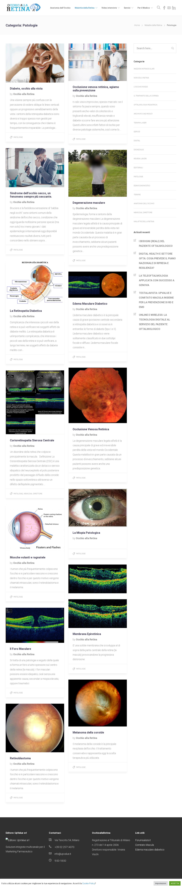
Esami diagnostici (142, 185)
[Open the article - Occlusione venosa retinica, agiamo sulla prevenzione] (83, 62)
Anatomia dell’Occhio (60, 8)
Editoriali (138, 168)
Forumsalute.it (143, 840)
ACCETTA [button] (175, 883)
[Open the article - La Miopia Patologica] (83, 508)
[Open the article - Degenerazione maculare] (83, 173)
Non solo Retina (141, 78)
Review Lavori (140, 159)
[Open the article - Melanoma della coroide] (83, 703)
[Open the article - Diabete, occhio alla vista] (20, 63)
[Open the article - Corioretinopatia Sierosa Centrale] (20, 402)
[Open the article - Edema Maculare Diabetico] (83, 285)
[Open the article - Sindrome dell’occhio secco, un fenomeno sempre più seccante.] (20, 167)
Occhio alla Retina (23, 94)
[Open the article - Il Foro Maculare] (20, 625)
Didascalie (139, 150)
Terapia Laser (140, 123)
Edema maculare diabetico (149, 849)
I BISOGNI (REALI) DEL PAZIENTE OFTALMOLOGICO (156, 243)
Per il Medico (143, 8)
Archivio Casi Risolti (143, 114)
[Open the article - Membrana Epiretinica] (83, 596)
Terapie (137, 194)
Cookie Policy (88, 883)
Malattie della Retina (84, 8)
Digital (137, 141)
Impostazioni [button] (160, 883)
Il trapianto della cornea (146, 96)
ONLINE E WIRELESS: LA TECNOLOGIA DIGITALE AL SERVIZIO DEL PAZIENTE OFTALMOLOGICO (154, 321)
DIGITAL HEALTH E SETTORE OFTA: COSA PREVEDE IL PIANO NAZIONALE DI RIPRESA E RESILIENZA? (157, 260)
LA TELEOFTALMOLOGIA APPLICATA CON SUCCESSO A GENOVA (156, 280)
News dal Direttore (33, 494)
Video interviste (109, 8)
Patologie (18, 137)
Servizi (127, 8)
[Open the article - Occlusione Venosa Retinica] (83, 395)
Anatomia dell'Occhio (144, 203)
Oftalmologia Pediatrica (145, 105)
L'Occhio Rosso (141, 87)
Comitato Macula (144, 844)
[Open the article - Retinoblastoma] (20, 728)
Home (137, 25)
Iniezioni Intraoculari (144, 69)
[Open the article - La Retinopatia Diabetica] (20, 283)
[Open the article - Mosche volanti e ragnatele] (20, 528)
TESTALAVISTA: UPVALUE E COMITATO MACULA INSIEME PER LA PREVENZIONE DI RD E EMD (156, 299)
